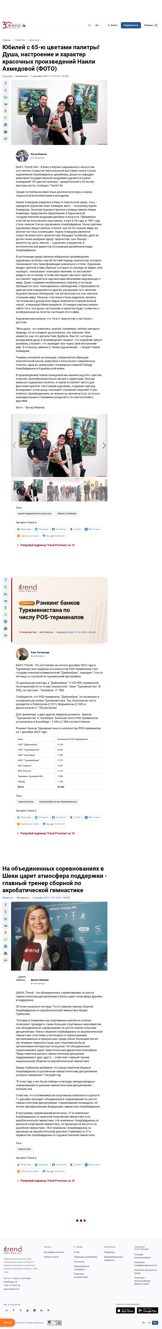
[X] (20, 1310)
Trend (96, 672)
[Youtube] (27, 1310)
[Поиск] (89, 25)
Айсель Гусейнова (66, 513)
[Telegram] (34, 1310)
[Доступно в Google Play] (147, 1310)
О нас (77, 1252)
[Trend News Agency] (13, 1250)
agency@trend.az (11, 1289)
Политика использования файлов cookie (142, 1280)
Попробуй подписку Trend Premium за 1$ (47, 545)
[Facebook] (13, 1310)
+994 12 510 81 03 (12, 1285)
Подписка (109, 1252)
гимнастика (24, 1149)
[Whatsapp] (6, 1310)
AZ (149, 1323)
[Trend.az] (14, 25)
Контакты (79, 1261)
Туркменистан (25, 801)
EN (143, 1323)
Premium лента (51, 1257)
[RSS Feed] (48, 1310)
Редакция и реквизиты (86, 1257)
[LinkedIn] (41, 1310)
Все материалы (38, 158)
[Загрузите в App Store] (125, 1310)
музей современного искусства (34, 513)
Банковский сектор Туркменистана (58, 801)
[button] (6, 83)
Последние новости (54, 1252)
